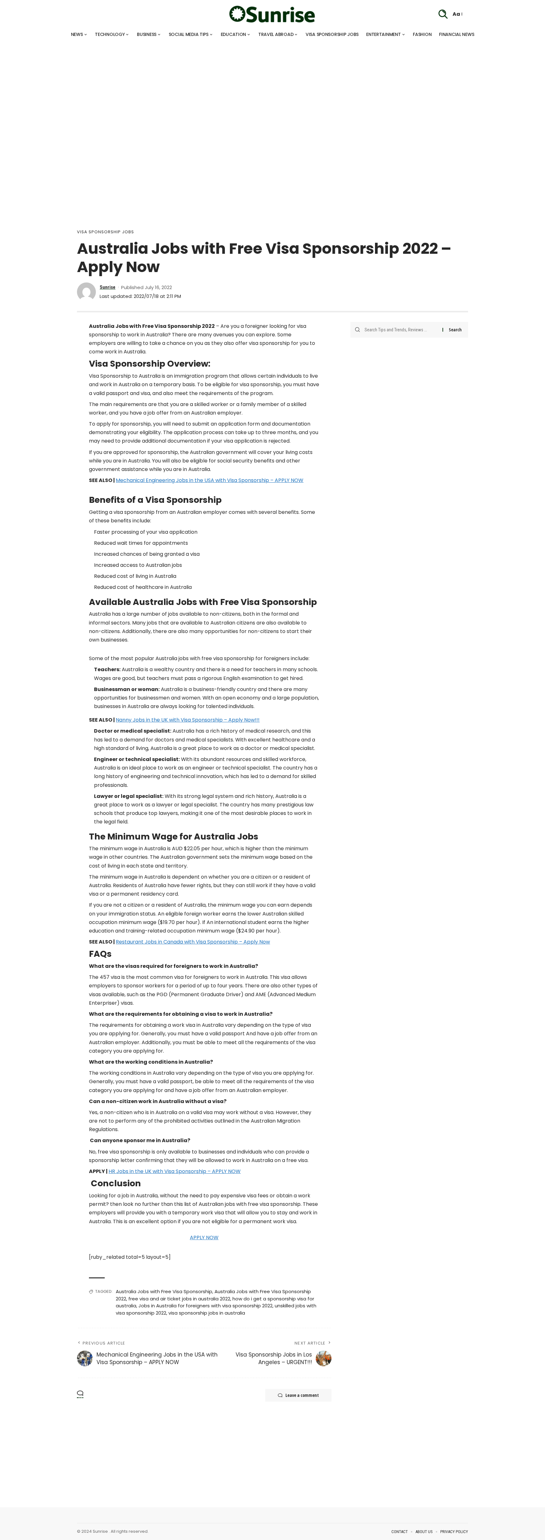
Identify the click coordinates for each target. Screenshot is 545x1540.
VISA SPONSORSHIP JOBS (105, 232)
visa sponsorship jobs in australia (206, 1313)
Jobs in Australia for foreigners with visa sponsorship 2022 (205, 1305)
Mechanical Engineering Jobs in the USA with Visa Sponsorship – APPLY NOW (209, 480)
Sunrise (107, 287)
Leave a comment (302, 1395)
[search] (443, 14)
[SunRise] (272, 14)
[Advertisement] (189, 85)
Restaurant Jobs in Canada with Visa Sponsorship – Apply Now (193, 941)
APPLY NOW (204, 1237)
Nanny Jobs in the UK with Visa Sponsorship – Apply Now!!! (188, 720)
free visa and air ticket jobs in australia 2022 (179, 1298)
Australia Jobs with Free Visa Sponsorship (164, 1291)
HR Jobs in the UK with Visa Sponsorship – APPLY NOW (174, 1171)
